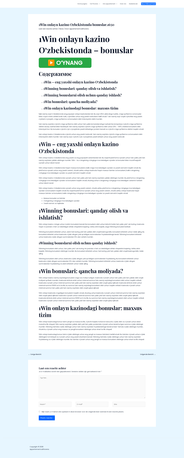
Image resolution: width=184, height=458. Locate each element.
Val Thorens (94, 4)
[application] (99, 4)
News (61, 29)
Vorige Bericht (34, 354)
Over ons (123, 4)
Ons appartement (109, 4)
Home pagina (82, 4)
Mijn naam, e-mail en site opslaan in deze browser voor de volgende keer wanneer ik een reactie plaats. (83, 412)
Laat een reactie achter (48, 29)
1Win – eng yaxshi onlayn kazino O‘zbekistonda (81, 82)
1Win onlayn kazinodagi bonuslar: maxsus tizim (81, 108)
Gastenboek (133, 4)
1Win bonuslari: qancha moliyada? (70, 101)
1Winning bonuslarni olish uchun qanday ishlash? (83, 95)
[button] (148, 4)
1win (40, 114)
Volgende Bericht (148, 354)
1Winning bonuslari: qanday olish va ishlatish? (80, 88)
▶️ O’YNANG (65, 63)
